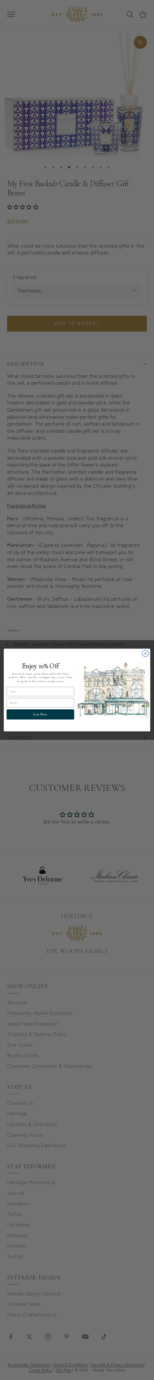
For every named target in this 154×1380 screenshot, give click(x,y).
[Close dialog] (145, 653)
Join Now (40, 714)
